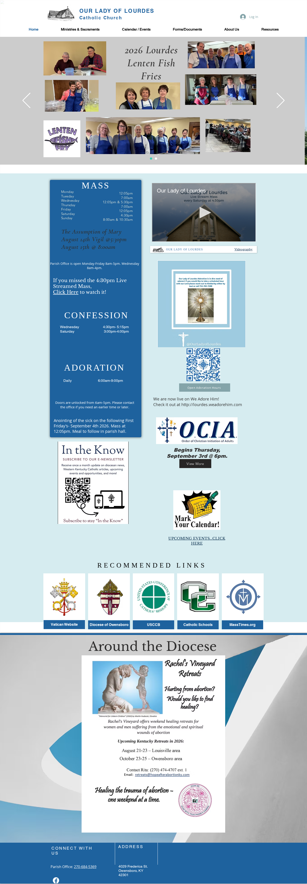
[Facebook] (56, 880)
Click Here (65, 292)
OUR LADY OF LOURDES (116, 11)
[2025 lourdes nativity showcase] (156, 158)
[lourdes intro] (151, 158)
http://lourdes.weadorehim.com (211, 404)
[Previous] (26, 101)
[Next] (281, 101)
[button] (80, 29)
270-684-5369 (85, 866)
